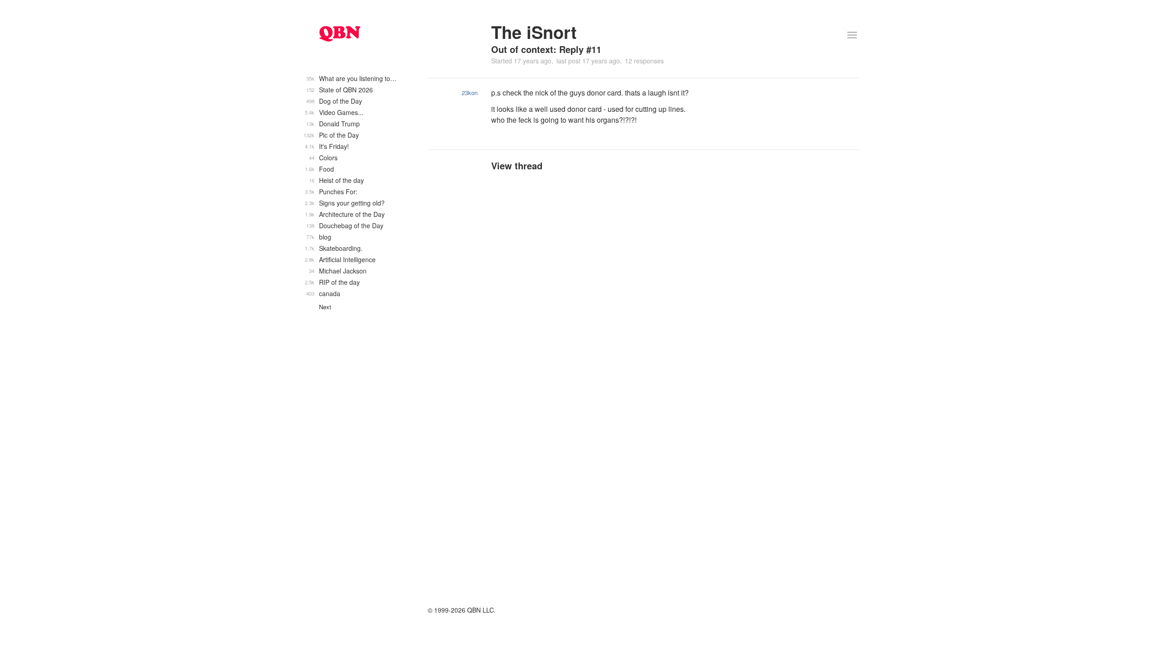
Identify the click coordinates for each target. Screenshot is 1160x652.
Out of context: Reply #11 (546, 49)
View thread (516, 165)
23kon (470, 92)
